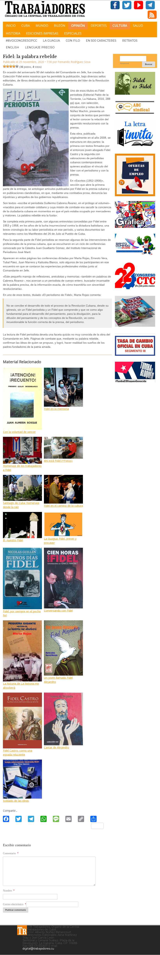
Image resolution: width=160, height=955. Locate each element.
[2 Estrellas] (7, 66)
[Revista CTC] (135, 326)
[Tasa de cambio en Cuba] (135, 354)
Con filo (73, 40)
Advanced (124, 63)
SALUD (138, 25)
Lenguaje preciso (40, 47)
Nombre (9, 890)
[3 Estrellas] (10, 66)
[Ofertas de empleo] (135, 175)
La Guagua (51, 40)
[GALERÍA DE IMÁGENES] (135, 226)
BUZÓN (59, 25)
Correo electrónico (14, 904)
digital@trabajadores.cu (38, 948)
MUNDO (42, 25)
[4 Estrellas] (13, 66)
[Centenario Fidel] (135, 93)
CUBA (25, 25)
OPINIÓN (78, 25)
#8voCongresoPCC (21, 40)
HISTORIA (13, 33)
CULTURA (120, 25)
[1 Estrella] (4, 66)
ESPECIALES (73, 33)
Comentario (11, 853)
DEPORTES (99, 25)
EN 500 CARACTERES (101, 40)
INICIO (11, 25)
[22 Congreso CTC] (135, 288)
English (12, 47)
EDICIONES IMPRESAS (42, 33)
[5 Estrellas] (17, 66)
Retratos (130, 40)
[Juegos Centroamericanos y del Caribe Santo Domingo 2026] (135, 255)
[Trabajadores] (22, 930)
